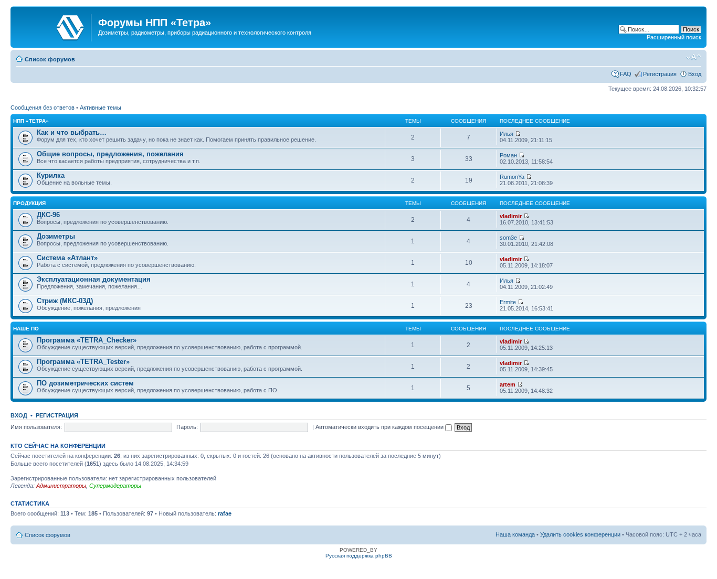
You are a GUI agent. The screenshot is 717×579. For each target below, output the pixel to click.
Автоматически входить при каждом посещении (380, 427)
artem (507, 384)
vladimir (511, 216)
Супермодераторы (115, 486)
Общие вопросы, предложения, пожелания (110, 154)
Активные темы (100, 107)
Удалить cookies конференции (580, 534)
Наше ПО (26, 328)
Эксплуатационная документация (94, 279)
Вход (694, 74)
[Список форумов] (55, 25)
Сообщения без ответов (42, 107)
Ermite (508, 302)
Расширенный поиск (674, 37)
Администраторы (61, 486)
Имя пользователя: (36, 427)
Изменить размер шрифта (693, 57)
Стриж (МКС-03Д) (65, 301)
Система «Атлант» (67, 258)
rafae (224, 513)
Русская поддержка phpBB (358, 556)
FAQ (625, 74)
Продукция (29, 203)
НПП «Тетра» (31, 121)
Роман (508, 155)
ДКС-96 (48, 215)
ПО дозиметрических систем (85, 383)
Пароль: (187, 427)
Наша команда (515, 534)
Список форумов (50, 59)
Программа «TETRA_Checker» (86, 340)
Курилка (51, 175)
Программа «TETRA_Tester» (83, 362)
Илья (506, 134)
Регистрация (660, 74)
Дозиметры (56, 236)
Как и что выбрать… (72, 132)
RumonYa (512, 177)
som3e (508, 237)
